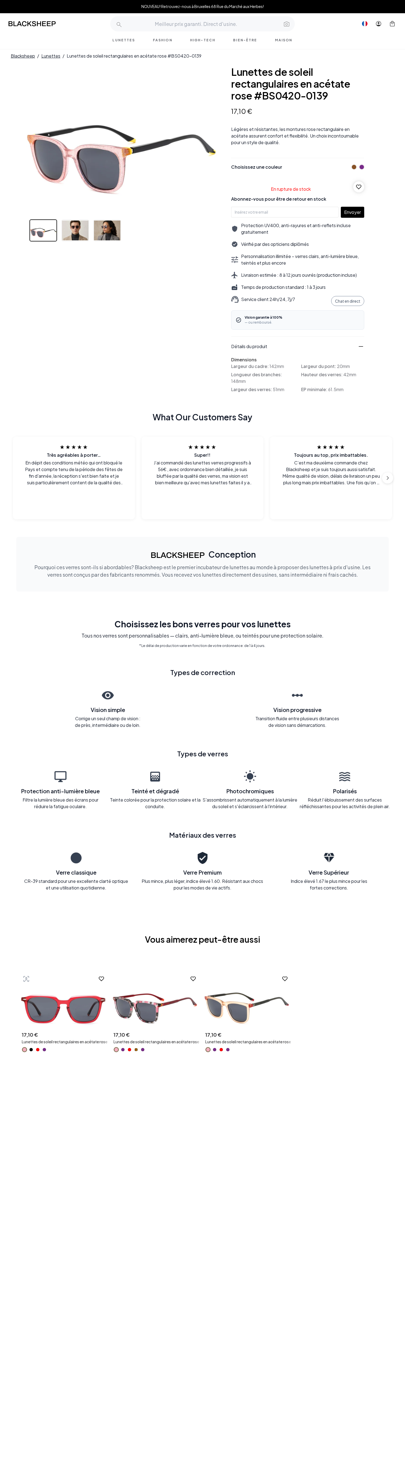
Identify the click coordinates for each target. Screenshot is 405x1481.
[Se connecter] (378, 24)
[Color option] (24, 1049)
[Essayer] (26, 978)
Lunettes (50, 56)
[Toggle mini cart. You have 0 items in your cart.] (392, 24)
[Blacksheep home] (42, 23)
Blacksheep (23, 56)
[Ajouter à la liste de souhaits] (358, 186)
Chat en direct (347, 301)
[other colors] (353, 167)
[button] (286, 23)
